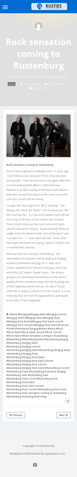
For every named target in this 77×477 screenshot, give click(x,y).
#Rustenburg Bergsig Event (22, 350)
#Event (10, 328)
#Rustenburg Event (17, 371)
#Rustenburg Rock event (52, 389)
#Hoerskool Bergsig (26, 328)
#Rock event (13, 335)
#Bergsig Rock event (45, 325)
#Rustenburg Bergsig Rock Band (25, 357)
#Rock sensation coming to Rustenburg (44, 335)
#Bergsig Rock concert (19, 325)
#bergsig (23, 314)
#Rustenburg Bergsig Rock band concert (29, 360)
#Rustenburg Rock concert (21, 389)
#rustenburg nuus (38, 375)
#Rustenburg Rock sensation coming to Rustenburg (36, 393)
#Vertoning (40, 396)
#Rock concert (53, 332)
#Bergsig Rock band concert (47, 321)
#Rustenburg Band (33, 339)
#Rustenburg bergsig (56, 339)
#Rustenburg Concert (57, 368)
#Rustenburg (13, 339)
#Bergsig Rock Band (18, 321)
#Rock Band (13, 332)
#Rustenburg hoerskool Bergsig (47, 371)
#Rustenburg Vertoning (19, 396)
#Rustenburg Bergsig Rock (22, 353)
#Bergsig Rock (51, 317)
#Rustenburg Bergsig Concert (23, 346)
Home (11, 76)
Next (62, 415)
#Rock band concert (32, 332)
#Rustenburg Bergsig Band (22, 343)
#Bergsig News (33, 317)
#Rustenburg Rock (47, 378)
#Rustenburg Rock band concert (25, 385)
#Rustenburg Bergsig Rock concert (26, 364)
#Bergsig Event (15, 317)
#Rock (59, 328)
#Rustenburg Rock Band (20, 382)
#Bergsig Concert (56, 314)
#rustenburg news (16, 375)
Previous (17, 415)
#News (43, 328)
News (21, 76)
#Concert (63, 325)
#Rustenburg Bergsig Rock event (25, 368)
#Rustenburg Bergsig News (54, 350)
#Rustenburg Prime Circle (21, 378)
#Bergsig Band (37, 314)
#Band (13, 314)
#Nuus (51, 328)
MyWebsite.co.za (55, 453)
